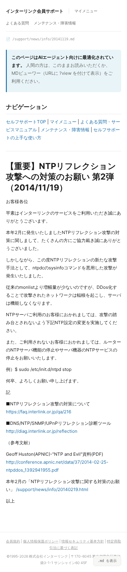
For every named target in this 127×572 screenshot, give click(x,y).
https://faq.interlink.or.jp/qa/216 (38, 412)
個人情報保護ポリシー (40, 541)
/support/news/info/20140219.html (52, 489)
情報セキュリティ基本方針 (82, 541)
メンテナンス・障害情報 (55, 23)
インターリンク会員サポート (35, 11)
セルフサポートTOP (26, 122)
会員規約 (13, 541)
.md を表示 (107, 561)
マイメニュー (85, 11)
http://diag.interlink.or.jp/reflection (41, 431)
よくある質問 (17, 23)
